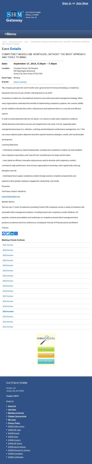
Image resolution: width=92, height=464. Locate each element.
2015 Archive (8, 306)
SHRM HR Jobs (14, 430)
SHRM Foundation (15, 454)
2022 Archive (8, 271)
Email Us (10, 401)
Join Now (82, 3)
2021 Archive (8, 276)
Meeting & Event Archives (13, 240)
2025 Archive (8, 255)
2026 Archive (8, 250)
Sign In (66, 3)
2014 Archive (8, 311)
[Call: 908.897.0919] (14, 202)
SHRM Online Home (16, 426)
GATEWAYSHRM (33, 12)
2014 (26, 42)
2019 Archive (8, 286)
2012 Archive (8, 322)
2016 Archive (8, 301)
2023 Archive (8, 265)
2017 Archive (8, 296)
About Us (12, 406)
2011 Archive (8, 327)
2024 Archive (8, 260)
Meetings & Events (15, 42)
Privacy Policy (14, 423)
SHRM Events (13, 433)
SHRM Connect (14, 440)
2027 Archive (8, 245)
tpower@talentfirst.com (11, 197)
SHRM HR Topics (15, 443)
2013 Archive (8, 317)
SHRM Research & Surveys (19, 450)
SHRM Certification (15, 457)
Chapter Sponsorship (17, 416)
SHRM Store (13, 437)
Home (4, 42)
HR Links (12, 420)
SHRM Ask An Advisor (17, 447)
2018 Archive (8, 291)
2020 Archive (8, 281)
